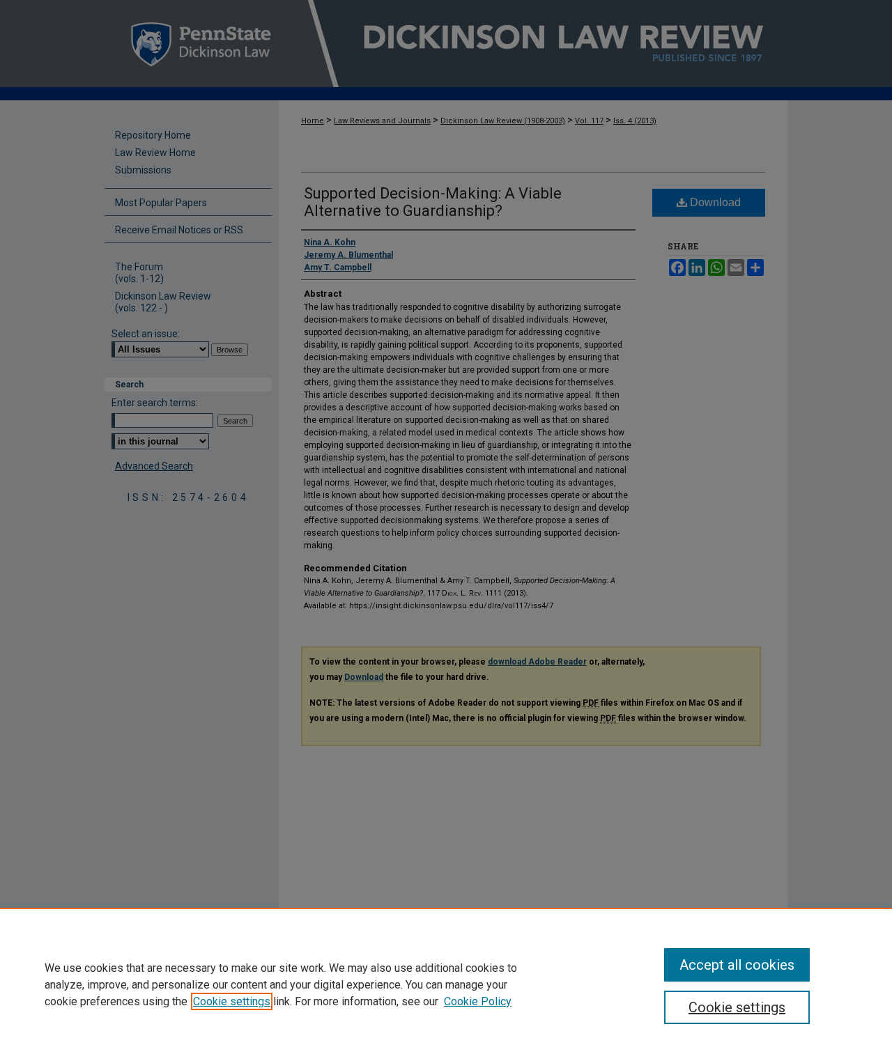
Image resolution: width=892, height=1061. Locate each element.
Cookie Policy (478, 1001)
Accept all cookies (736, 965)
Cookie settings (231, 1001)
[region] (446, 984)
